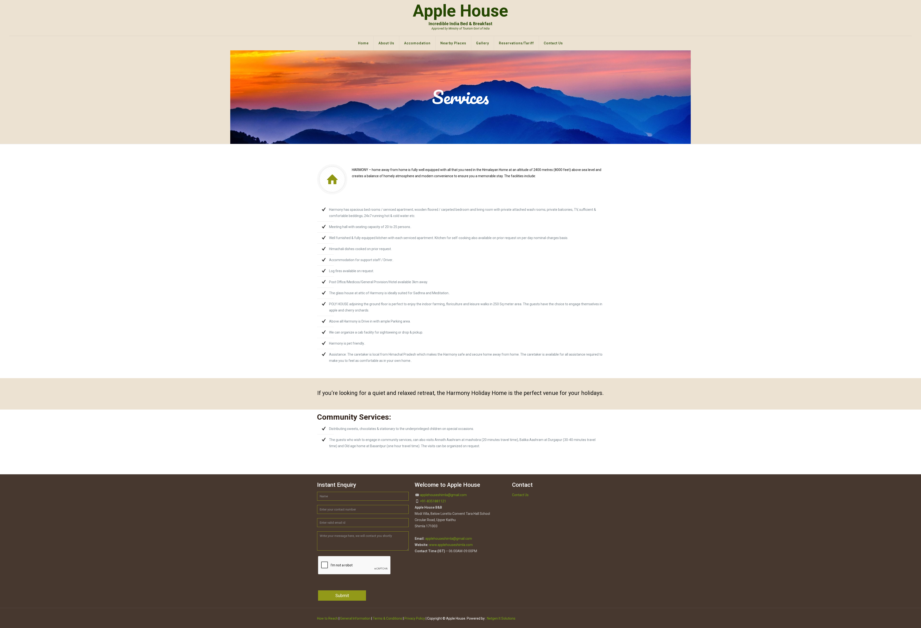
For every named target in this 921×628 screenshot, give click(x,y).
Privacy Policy (414, 618)
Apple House (460, 15)
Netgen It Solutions (501, 618)
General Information (355, 618)
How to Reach (327, 618)
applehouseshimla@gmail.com (443, 495)
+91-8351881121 (433, 501)
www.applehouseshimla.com (451, 545)
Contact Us (520, 495)
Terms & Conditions (387, 618)
